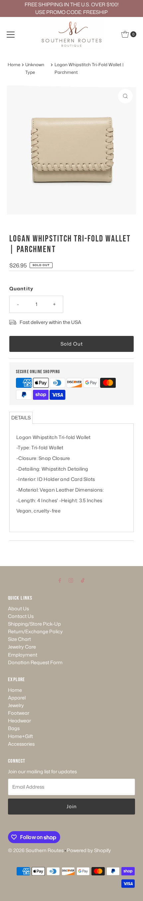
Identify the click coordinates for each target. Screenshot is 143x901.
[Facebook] (60, 580)
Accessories (21, 743)
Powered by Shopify (89, 850)
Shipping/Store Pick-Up (34, 623)
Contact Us (21, 616)
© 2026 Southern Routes (36, 850)
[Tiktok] (82, 580)
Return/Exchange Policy (35, 631)
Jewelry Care (22, 646)
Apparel (17, 697)
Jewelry (16, 705)
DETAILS (21, 417)
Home (14, 65)
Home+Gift (20, 736)
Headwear (19, 720)
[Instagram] (71, 580)
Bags (14, 728)
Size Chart (19, 639)
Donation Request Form (35, 662)
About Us (18, 608)
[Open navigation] (11, 34)
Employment (22, 654)
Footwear (18, 712)
